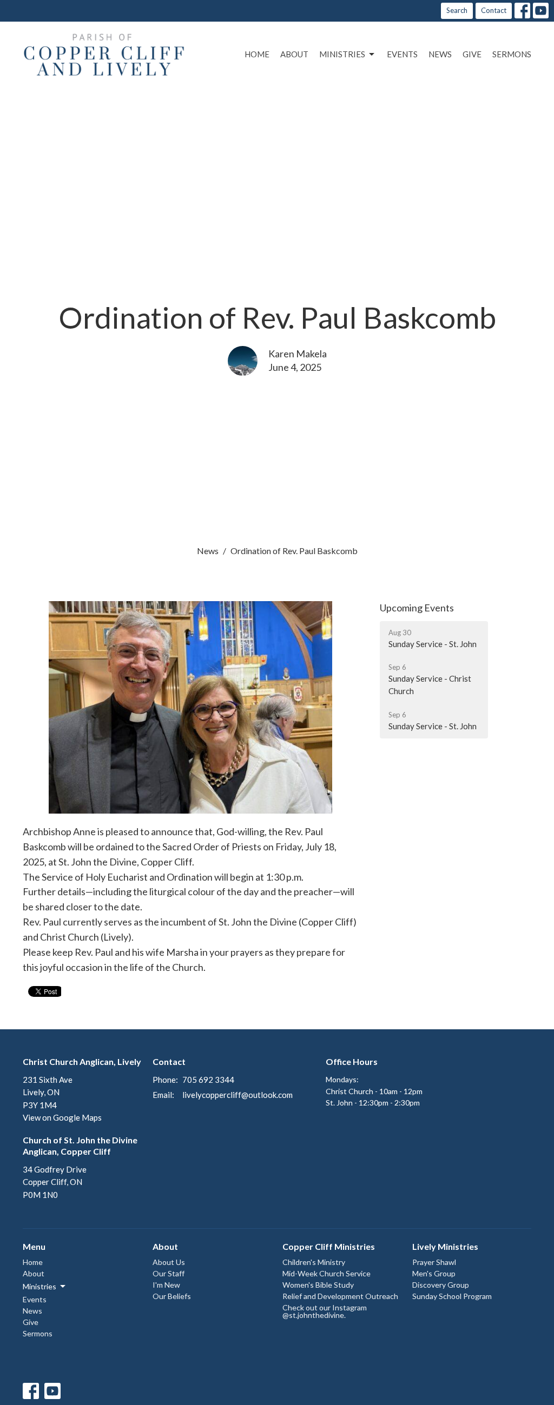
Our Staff (168, 1273)
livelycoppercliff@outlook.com (237, 1095)
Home (257, 54)
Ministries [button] (39, 1286)
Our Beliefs (172, 1296)
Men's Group (434, 1273)
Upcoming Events (417, 608)
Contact (493, 10)
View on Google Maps (62, 1117)
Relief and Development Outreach (340, 1296)
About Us (169, 1262)
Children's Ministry (313, 1262)
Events (402, 54)
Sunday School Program (452, 1296)
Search (456, 10)
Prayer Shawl (434, 1262)
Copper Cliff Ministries (328, 1246)
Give (472, 54)
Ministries (342, 54)
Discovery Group (440, 1284)
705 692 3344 (208, 1079)
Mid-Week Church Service (326, 1273)
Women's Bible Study (318, 1284)
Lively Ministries (445, 1246)
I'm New (166, 1284)
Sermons (511, 54)
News (440, 54)
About (294, 54)
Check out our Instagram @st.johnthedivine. (324, 1311)
